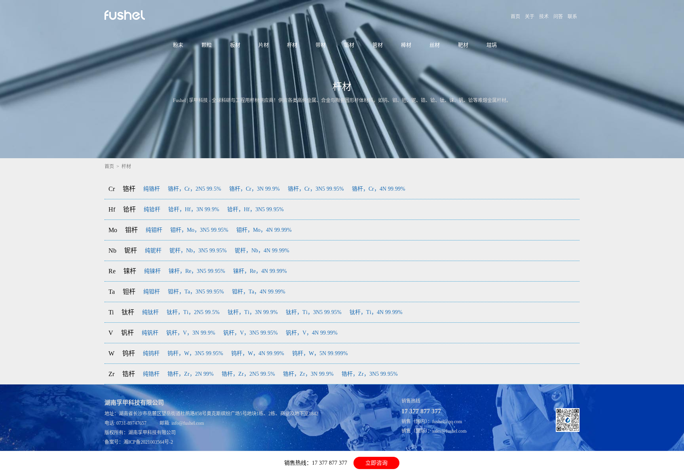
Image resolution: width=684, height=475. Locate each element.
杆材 (292, 45)
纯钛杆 (150, 312)
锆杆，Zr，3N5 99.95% (370, 374)
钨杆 (128, 353)
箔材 (349, 45)
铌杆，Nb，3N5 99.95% (198, 251)
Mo (112, 230)
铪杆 (129, 209)
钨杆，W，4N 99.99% (257, 353)
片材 (263, 45)
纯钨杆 (151, 353)
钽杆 (129, 291)
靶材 (463, 45)
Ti (111, 312)
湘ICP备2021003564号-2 (148, 442)
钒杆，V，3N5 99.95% (250, 333)
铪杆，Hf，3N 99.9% (193, 209)
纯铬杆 (151, 189)
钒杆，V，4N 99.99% (312, 333)
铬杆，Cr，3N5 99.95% (316, 189)
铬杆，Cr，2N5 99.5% (194, 189)
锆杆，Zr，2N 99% (190, 374)
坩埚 (491, 45)
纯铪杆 (152, 209)
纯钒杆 (150, 333)
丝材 (434, 45)
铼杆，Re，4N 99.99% (260, 271)
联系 (572, 16)
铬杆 (129, 188)
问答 (558, 16)
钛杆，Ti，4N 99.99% (376, 312)
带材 (320, 45)
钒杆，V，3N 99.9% (190, 333)
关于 (529, 16)
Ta (111, 291)
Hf (111, 209)
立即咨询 (376, 463)
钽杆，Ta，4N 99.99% (258, 292)
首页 (515, 16)
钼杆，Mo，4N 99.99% (264, 230)
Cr (111, 188)
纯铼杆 (152, 271)
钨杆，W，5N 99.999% (320, 353)
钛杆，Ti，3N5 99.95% (314, 312)
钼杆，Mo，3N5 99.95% (199, 230)
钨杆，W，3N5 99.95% (195, 353)
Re (112, 271)
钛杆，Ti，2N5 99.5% (193, 312)
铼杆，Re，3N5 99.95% (197, 271)
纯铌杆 (153, 251)
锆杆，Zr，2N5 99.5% (248, 374)
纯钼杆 (154, 230)
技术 (544, 16)
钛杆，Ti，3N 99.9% (253, 312)
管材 (377, 45)
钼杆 (131, 230)
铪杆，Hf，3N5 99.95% (255, 209)
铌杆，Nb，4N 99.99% (262, 251)
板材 (235, 45)
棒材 (406, 45)
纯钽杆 (151, 292)
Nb (112, 250)
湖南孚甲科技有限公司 (152, 432)
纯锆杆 (151, 374)
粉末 (178, 45)
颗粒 (206, 45)
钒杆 (127, 332)
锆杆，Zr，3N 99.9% (308, 374)
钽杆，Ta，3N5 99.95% (196, 292)
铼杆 (130, 271)
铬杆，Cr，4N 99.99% (378, 189)
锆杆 (128, 374)
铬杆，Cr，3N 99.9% (254, 189)
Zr (111, 374)
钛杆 (128, 312)
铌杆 (130, 250)
